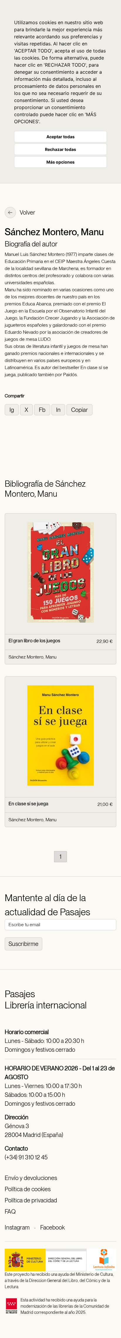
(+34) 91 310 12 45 (26, 1157)
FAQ (10, 1211)
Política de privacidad (31, 1200)
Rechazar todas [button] (60, 149)
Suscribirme (23, 943)
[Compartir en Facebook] (42, 409)
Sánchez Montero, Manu (32, 657)
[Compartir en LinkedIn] (58, 409)
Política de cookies (28, 1189)
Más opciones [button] (60, 161)
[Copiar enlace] (79, 409)
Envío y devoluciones (31, 1177)
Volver (27, 212)
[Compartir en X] (27, 409)
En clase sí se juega (28, 804)
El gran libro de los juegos (34, 641)
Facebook (52, 1227)
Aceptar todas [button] (60, 136)
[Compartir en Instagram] (12, 409)
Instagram (17, 1227)
